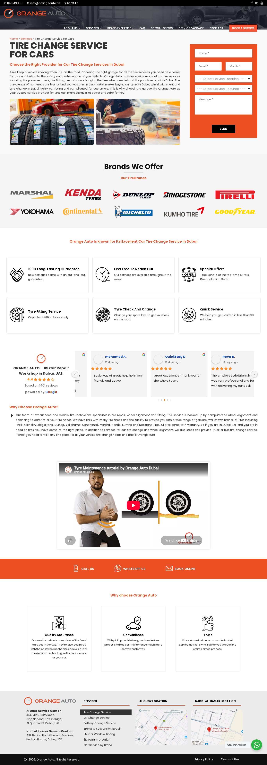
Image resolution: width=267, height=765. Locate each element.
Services (92, 28)
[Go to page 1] (161, 400)
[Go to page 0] (158, 400)
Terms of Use (230, 759)
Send (223, 129)
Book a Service (243, 28)
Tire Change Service (97, 712)
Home (14, 39)
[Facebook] (252, 3)
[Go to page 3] (167, 400)
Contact (216, 28)
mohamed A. (101, 356)
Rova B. (217, 356)
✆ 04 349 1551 (13, 3)
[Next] (254, 374)
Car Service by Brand (98, 745)
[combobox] (223, 88)
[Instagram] (256, 3)
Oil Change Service (97, 718)
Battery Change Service (100, 723)
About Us (71, 28)
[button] (14, 121)
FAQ (142, 28)
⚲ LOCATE (71, 3)
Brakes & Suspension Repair (102, 729)
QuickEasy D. (161, 356)
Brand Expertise (119, 28)
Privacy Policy (204, 759)
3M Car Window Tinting (99, 734)
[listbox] (223, 79)
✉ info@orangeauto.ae (43, 3)
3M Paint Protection (97, 740)
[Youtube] (262, 3)
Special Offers (162, 28)
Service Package (191, 28)
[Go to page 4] (170, 400)
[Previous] (75, 374)
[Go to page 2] (164, 400)
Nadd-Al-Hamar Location (215, 701)
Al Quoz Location (153, 701)
